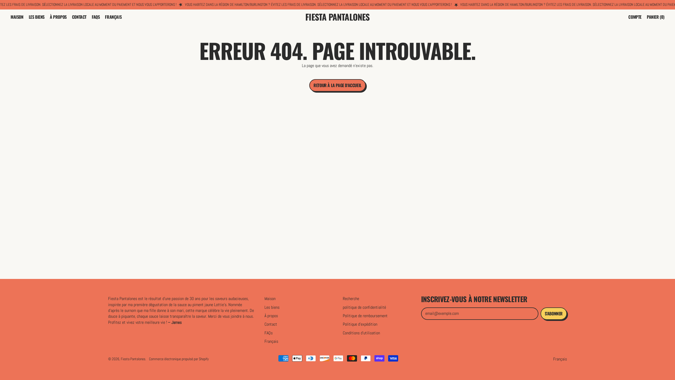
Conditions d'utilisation (361, 333)
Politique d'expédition (360, 324)
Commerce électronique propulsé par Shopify (179, 359)
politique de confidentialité (364, 307)
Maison (17, 17)
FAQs (96, 17)
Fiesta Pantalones (337, 17)
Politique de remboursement (365, 316)
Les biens (37, 17)
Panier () (655, 18)
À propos (58, 17)
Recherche (351, 298)
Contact (79, 17)
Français (113, 17)
